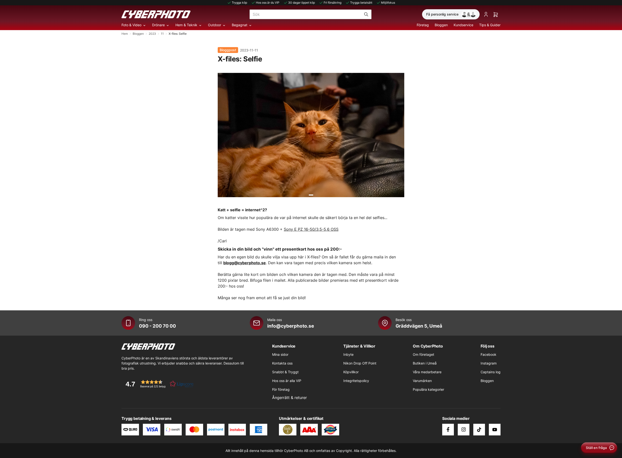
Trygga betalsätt (361, 2)
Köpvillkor (351, 372)
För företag (281, 389)
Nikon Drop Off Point (359, 363)
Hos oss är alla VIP (286, 381)
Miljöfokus (388, 2)
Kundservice (463, 25)
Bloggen (441, 25)
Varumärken (422, 381)
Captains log (491, 372)
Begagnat (239, 25)
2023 (152, 33)
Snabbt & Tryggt (285, 372)
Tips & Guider (490, 25)
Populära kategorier (428, 389)
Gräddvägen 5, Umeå (419, 326)
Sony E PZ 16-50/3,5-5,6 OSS (311, 229)
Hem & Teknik (186, 25)
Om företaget (423, 354)
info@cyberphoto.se (290, 326)
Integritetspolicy (356, 381)
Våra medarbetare (427, 372)
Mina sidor (280, 354)
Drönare (158, 25)
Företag (423, 25)
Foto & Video (131, 25)
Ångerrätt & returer (289, 397)
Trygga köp (239, 2)
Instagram (489, 363)
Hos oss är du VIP (267, 2)
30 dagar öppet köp (301, 2)
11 (162, 33)
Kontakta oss (282, 363)
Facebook (488, 354)
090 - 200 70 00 (157, 326)
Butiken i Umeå (425, 363)
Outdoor (214, 25)
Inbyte (348, 354)
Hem (124, 33)
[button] (157, 383)
